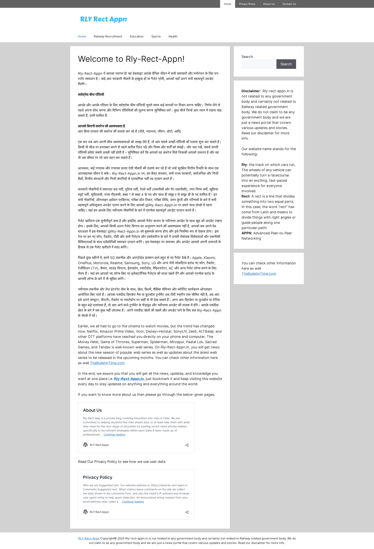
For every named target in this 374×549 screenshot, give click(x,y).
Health (172, 36)
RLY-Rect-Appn (89, 538)
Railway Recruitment (108, 36)
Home (227, 3)
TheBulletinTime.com (107, 363)
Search (247, 57)
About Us (269, 3)
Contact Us (289, 3)
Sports (156, 36)
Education (137, 36)
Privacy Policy (247, 3)
